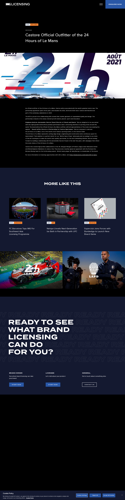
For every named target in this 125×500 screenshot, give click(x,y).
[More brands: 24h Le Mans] (31, 270)
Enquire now (115, 4)
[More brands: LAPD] (93, 270)
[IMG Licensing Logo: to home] (18, 4)
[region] (62, 495)
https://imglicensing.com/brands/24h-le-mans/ (83, 155)
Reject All (95, 495)
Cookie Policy (30, 498)
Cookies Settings (82, 495)
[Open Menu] (101, 4)
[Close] (122, 495)
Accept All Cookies (108, 495)
